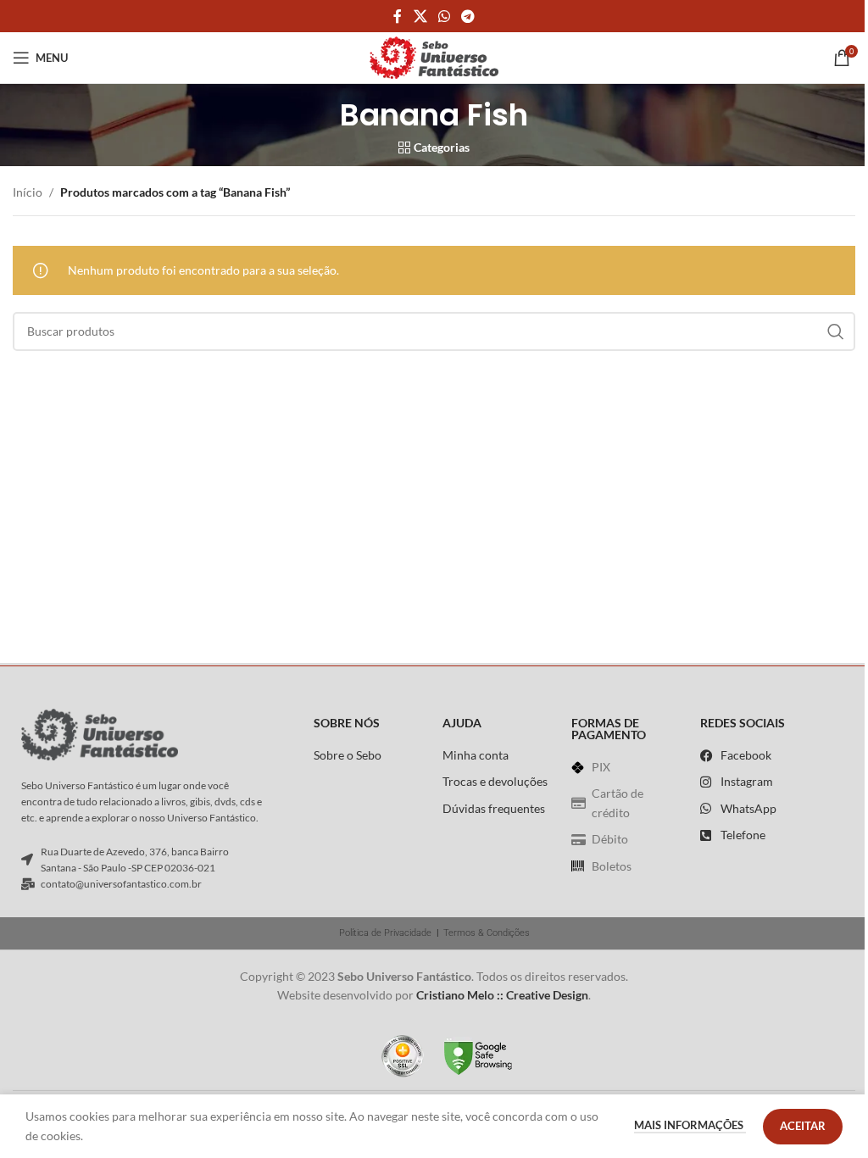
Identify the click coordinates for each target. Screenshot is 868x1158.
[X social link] (420, 16)
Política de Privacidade (385, 932)
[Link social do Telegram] (468, 16)
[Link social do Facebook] (397, 16)
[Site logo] (434, 56)
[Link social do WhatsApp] (443, 16)
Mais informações (690, 1125)
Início (27, 192)
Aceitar (803, 1126)
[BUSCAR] (835, 331)
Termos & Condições (486, 932)
